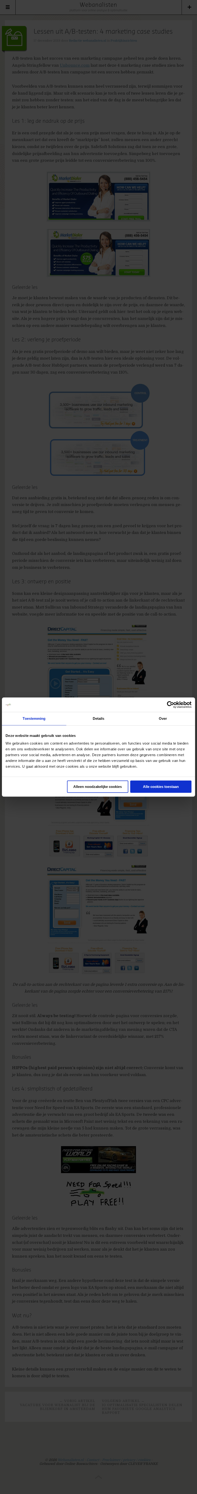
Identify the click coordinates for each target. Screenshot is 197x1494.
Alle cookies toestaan (161, 787)
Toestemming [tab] (34, 718)
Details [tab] (99, 718)
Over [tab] (163, 718)
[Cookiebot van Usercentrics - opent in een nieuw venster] (170, 704)
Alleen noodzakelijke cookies (97, 787)
